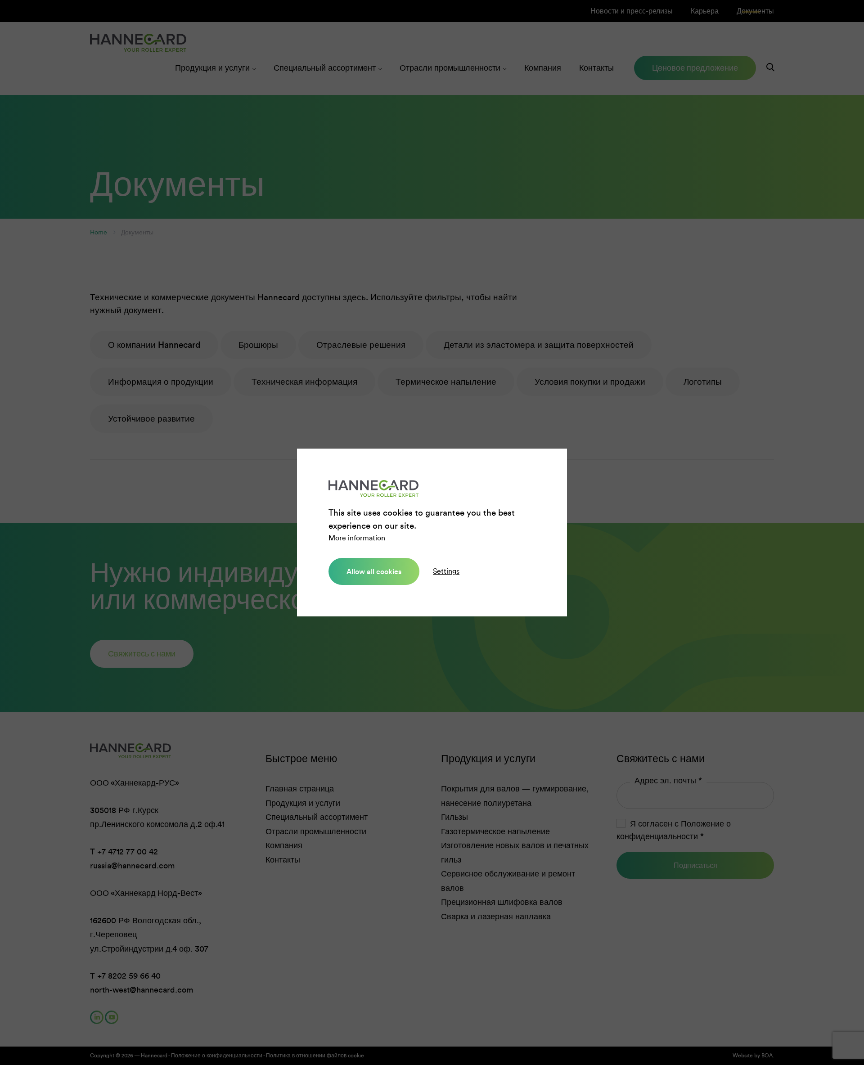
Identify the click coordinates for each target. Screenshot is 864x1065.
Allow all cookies (373, 571)
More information (356, 538)
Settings (446, 571)
